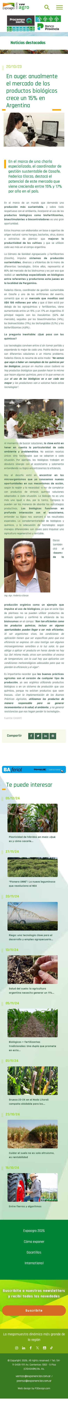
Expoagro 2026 (34, 1291)
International (34, 1323)
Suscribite (34, 1371)
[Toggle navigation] (59, 7)
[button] (31, 797)
